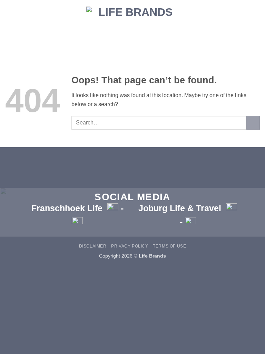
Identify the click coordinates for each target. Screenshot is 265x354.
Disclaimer (93, 246)
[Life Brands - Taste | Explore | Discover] (132, 16)
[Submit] (253, 122)
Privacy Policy (129, 246)
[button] (132, 42)
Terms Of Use (169, 246)
